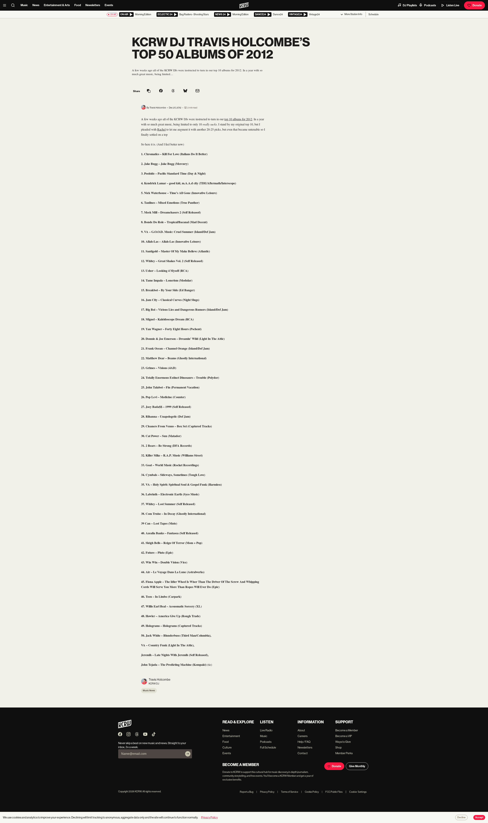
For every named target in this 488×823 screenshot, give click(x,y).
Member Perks (344, 753)
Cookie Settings (358, 791)
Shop (338, 747)
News (35, 5)
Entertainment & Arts (57, 5)
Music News (149, 690)
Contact (303, 753)
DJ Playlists (410, 5)
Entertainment (231, 736)
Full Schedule (268, 747)
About (301, 730)
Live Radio (266, 730)
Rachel (161, 129)
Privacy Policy (265, 791)
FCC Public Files (332, 791)
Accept (479, 817)
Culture (227, 747)
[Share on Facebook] (161, 91)
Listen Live (452, 5)
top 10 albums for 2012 (238, 119)
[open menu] (6, 5)
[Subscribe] (187, 753)
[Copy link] (149, 91)
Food (77, 5)
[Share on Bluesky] (185, 91)
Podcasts (430, 5)
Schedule (373, 14)
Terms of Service (287, 791)
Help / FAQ (304, 741)
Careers (302, 736)
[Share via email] (197, 91)
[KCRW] (124, 727)
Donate (477, 5)
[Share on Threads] (173, 91)
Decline (461, 817)
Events (109, 5)
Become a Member (346, 730)
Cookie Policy (310, 791)
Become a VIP (343, 736)
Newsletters (92, 5)
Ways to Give (343, 741)
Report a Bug (246, 791)
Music (24, 5)
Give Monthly (357, 766)
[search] (14, 5)
